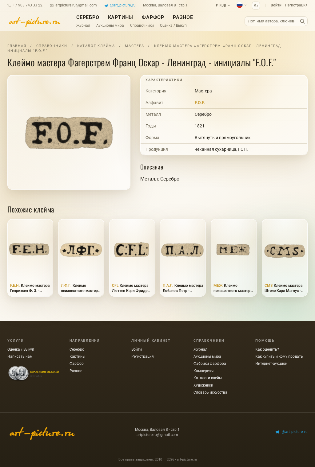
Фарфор (153, 17)
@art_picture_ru (123, 5)
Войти (276, 5)
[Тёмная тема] (256, 6)
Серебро (87, 17)
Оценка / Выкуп (173, 25)
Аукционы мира (110, 25)
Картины (121, 17)
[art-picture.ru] (34, 21)
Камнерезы (203, 371)
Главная (16, 46)
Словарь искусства (210, 392)
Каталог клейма (96, 46)
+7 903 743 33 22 (27, 5)
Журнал (83, 25)
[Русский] (241, 5)
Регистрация (296, 5)
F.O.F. (200, 102)
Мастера (134, 46)
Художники (203, 385)
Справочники (142, 25)
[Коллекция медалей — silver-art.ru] (33, 374)
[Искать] (302, 21)
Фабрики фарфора (209, 363)
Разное (183, 17)
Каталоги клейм (207, 378)
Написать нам (20, 356)
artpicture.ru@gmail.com (76, 5)
